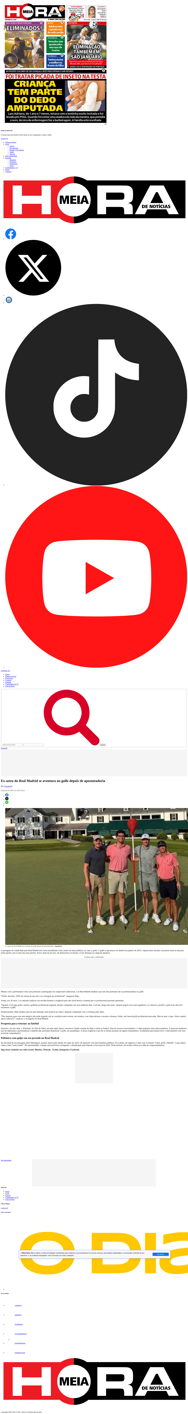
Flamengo (13, 162)
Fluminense (14, 164)
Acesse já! (4, 139)
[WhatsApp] (6, 803)
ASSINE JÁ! (5, 671)
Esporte (7, 1195)
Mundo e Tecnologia (17, 150)
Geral (7, 144)
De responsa (14, 148)
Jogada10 (4, 748)
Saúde (12, 152)
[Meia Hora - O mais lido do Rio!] (94, 226)
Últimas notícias (10, 142)
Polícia (12, 146)
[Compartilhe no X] (6, 800)
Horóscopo (9, 678)
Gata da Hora (9, 686)
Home (7, 170)
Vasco (12, 166)
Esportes (8, 158)
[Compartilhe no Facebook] (6, 796)
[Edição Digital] (55, 126)
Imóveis (12, 154)
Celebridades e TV (11, 168)
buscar (103, 745)
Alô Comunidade (11, 156)
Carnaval (8, 172)
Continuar (160, 1254)
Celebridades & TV (12, 684)
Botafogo (13, 160)
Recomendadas (6, 1160)
